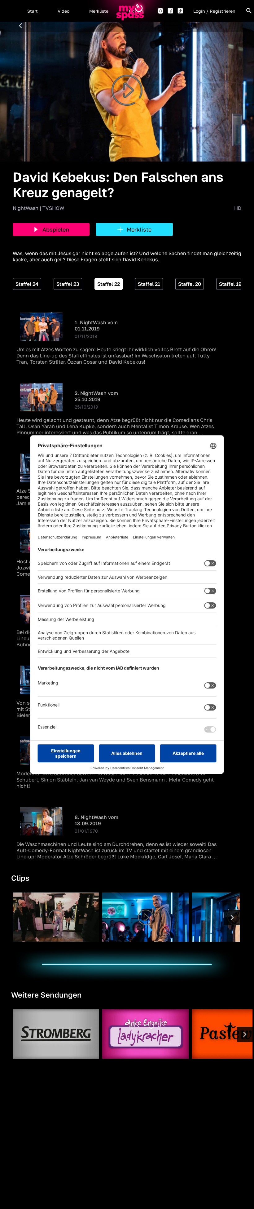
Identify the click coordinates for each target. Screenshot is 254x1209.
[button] (32, 10)
